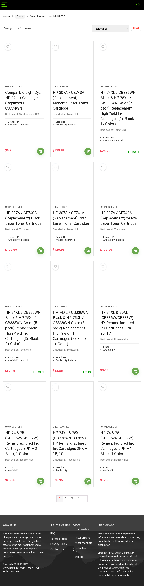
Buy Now (40, 151)
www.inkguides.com (14, 567)
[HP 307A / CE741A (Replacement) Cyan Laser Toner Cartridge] (72, 185)
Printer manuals (82, 542)
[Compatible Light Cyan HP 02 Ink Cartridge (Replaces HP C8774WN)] (24, 65)
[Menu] (4, 5)
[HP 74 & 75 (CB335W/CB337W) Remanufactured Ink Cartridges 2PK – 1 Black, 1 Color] (119, 405)
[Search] (138, 5)
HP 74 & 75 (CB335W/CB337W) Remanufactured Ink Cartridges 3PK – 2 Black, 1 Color (22, 443)
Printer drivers (81, 537)
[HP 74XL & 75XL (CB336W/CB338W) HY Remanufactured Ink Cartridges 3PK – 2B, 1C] (119, 285)
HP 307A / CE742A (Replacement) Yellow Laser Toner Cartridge (118, 218)
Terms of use (58, 538)
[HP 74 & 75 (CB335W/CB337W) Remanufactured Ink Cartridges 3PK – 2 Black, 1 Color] (24, 405)
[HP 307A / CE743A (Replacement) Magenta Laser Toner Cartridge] (72, 65)
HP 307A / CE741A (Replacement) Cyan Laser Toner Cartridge (71, 218)
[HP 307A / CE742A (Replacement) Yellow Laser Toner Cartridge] (119, 185)
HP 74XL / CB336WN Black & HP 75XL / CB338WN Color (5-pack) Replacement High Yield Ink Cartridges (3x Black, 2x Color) (23, 328)
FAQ (52, 533)
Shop (20, 16)
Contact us (57, 549)
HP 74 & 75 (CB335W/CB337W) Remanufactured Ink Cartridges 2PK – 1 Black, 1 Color (117, 443)
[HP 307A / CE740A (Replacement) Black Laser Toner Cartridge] (24, 185)
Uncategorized (13, 86)
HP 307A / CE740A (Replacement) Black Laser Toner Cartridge (23, 218)
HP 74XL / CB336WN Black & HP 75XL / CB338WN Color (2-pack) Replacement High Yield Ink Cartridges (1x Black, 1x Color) (118, 108)
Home (6, 16)
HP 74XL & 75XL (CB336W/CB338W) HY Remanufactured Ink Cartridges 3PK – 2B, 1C (117, 323)
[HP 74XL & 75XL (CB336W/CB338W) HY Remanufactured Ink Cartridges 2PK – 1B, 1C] (72, 405)
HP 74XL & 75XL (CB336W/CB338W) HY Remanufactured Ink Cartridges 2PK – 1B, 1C (70, 443)
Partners (78, 556)
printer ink (133, 537)
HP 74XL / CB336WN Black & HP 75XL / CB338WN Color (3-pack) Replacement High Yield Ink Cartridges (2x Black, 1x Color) (70, 328)
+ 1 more (133, 152)
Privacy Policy (58, 544)
